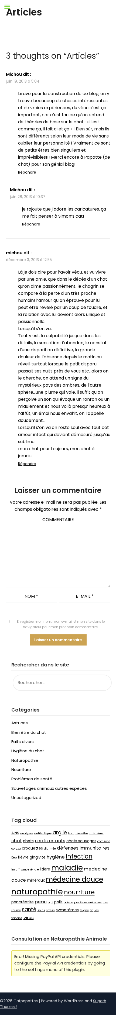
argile (60, 832)
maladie (67, 867)
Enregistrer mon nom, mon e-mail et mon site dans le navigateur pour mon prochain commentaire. (61, 624)
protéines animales (88, 902)
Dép (14, 858)
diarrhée (50, 849)
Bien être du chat (28, 732)
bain (71, 833)
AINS (15, 833)
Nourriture (21, 769)
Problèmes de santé (31, 779)
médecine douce (74, 879)
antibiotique (43, 833)
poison (68, 902)
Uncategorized (26, 797)
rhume (16, 910)
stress (50, 910)
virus (28, 917)
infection (79, 856)
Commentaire (58, 519)
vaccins (16, 918)
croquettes (32, 848)
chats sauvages (81, 841)
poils (58, 902)
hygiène (56, 857)
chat (16, 840)
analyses (26, 833)
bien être (82, 833)
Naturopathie (24, 760)
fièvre (23, 857)
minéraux (36, 880)
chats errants (50, 840)
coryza (16, 849)
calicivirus (96, 833)
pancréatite (22, 902)
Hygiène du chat (27, 751)
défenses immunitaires (83, 848)
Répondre (27, 172)
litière (45, 869)
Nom (31, 596)
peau (41, 901)
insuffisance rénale (25, 869)
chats (28, 841)
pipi (50, 902)
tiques (94, 910)
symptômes (67, 910)
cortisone (103, 841)
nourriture (79, 892)
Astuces (19, 723)
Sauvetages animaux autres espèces (49, 788)
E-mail (85, 596)
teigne (84, 910)
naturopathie (37, 891)
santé (29, 909)
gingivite (38, 857)
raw (105, 902)
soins (41, 910)
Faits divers (22, 741)
